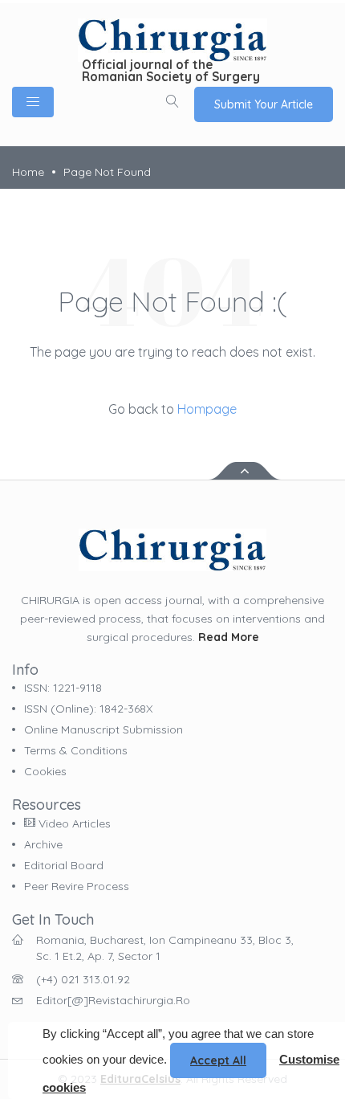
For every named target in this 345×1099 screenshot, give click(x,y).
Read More (228, 637)
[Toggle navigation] (33, 102)
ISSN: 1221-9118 (63, 687)
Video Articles (73, 823)
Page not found (107, 172)
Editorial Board (64, 865)
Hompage (207, 409)
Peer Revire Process (76, 886)
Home (28, 172)
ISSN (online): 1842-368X (88, 708)
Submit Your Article (263, 104)
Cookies (45, 771)
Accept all (218, 1060)
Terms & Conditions (76, 750)
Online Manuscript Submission (103, 729)
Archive (43, 844)
